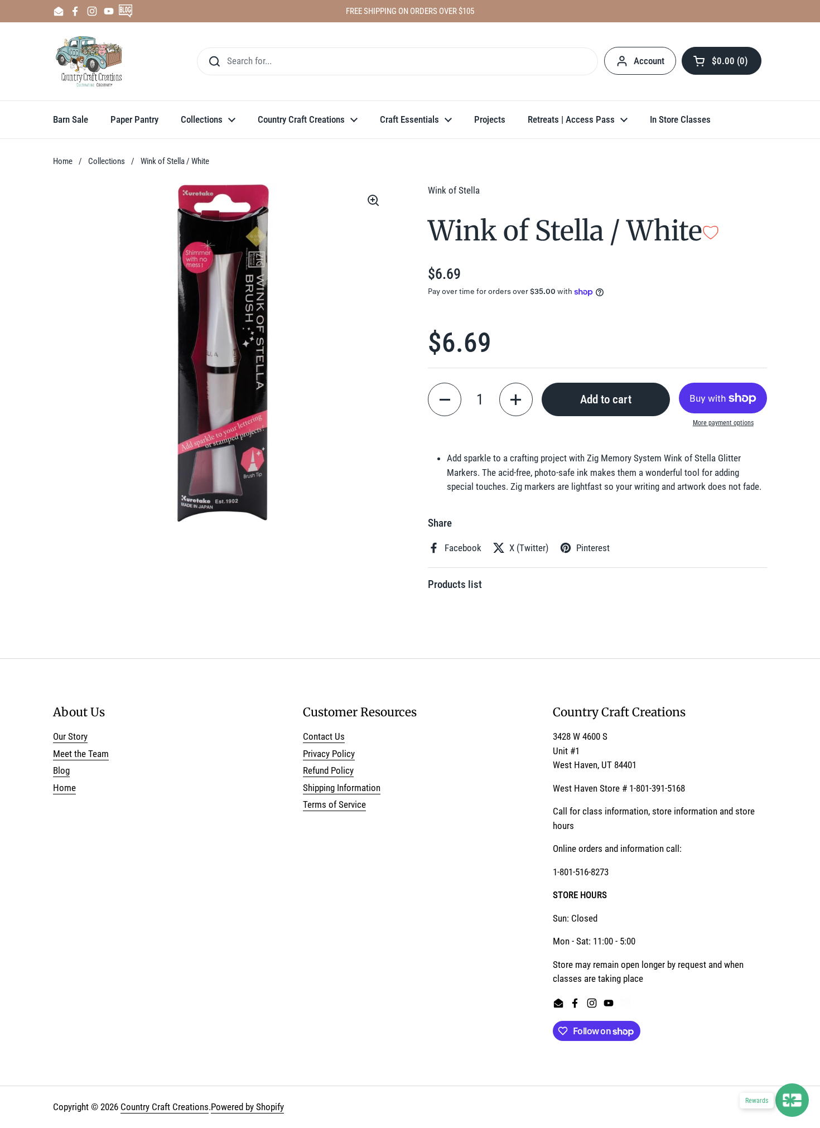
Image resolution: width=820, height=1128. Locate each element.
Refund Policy (328, 770)
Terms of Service (334, 804)
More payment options (723, 423)
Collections (106, 161)
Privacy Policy (329, 753)
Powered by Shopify (247, 1106)
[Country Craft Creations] (91, 61)
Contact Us (324, 736)
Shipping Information (341, 787)
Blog (61, 770)
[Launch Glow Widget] (792, 1100)
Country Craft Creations (164, 1106)
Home (63, 161)
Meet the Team (81, 753)
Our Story (70, 736)
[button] (721, 61)
